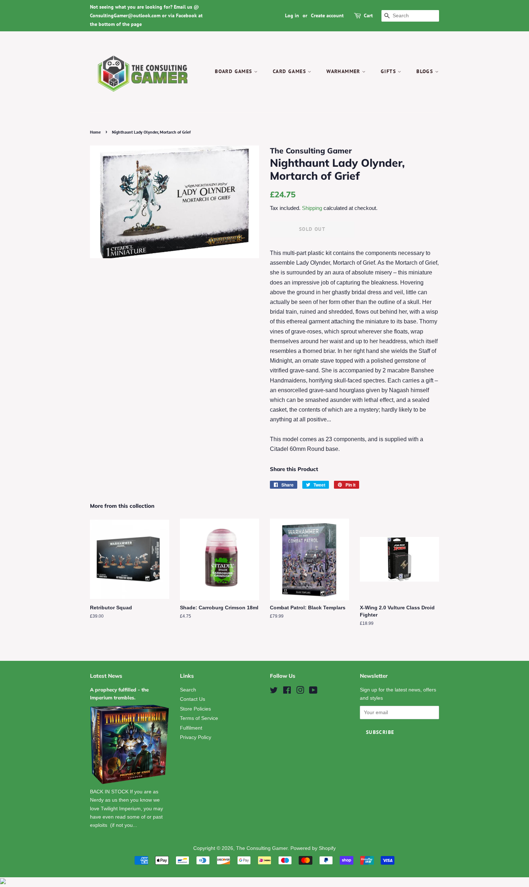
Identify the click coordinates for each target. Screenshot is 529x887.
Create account (327, 15)
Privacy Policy (195, 737)
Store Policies (195, 709)
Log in (292, 15)
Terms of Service (199, 718)
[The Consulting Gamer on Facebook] (287, 691)
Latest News (106, 675)
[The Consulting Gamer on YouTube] (313, 691)
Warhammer (344, 71)
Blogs (425, 71)
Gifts (389, 71)
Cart (368, 15)
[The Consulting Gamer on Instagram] (300, 691)
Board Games (234, 71)
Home (95, 132)
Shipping (312, 208)
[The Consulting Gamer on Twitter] (274, 691)
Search (188, 690)
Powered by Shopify (313, 848)
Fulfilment (191, 728)
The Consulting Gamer (262, 848)
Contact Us (192, 699)
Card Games (290, 71)
